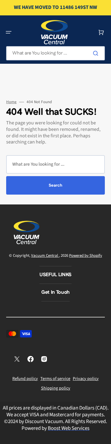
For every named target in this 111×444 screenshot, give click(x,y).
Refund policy (25, 379)
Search (55, 185)
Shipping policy (55, 388)
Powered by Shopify (85, 255)
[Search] (97, 53)
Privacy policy (86, 379)
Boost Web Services (68, 428)
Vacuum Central (45, 255)
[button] (8, 32)
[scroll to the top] (103, 436)
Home (11, 102)
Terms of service (55, 379)
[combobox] (55, 53)
